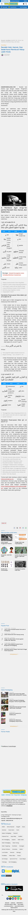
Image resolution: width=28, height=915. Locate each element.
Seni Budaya (5, 858)
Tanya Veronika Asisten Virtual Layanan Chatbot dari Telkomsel (13, 639)
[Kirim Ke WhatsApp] (26, 528)
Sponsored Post (13, 858)
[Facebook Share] (14, 528)
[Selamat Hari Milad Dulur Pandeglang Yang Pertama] (3, 721)
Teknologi (4, 862)
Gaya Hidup (13, 836)
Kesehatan (14, 846)
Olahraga (18, 852)
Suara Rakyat (23, 858)
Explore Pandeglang (6, 833)
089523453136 (9, 820)
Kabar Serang (16, 842)
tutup (2, 895)
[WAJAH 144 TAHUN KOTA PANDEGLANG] (3, 714)
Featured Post (5, 836)
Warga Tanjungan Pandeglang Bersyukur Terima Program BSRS (17, 701)
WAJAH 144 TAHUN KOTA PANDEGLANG (15, 714)
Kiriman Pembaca (6, 849)
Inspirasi (14, 839)
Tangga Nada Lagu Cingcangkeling (19, 543)
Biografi (18, 826)
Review (19, 855)
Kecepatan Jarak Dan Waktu (6, 555)
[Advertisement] (14, 24)
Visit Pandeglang (12, 862)
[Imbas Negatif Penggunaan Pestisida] (7, 537)
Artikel (3, 826)
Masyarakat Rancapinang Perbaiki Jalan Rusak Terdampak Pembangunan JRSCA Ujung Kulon (17, 707)
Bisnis (23, 826)
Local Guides (5, 852)
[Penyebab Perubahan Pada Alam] (21, 564)
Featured (15, 833)
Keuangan (21, 846)
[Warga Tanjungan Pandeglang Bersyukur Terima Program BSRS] (4, 701)
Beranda (3, 40)
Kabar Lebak (21, 839)
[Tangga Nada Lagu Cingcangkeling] (21, 537)
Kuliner (21, 849)
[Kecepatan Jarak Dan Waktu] (7, 550)
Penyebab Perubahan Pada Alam (20, 569)
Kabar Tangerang (6, 846)
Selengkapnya (13, 654)
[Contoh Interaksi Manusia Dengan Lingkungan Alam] (21, 550)
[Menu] (2, 4)
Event (17, 830)
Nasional (12, 852)
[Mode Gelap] (24, 4)
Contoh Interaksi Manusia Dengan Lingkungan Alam (21, 556)
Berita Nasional (10, 826)
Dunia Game (11, 830)
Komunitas (14, 849)
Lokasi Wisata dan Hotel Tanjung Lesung (14, 634)
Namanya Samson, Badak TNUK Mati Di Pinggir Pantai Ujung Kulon (15, 650)
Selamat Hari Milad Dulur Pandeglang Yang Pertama (15, 720)
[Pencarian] (26, 4)
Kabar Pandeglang (6, 842)
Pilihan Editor (12, 855)
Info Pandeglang (5, 839)
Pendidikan (8, 40)
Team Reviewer (7, 54)
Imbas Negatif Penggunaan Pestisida (6, 543)
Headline (20, 836)
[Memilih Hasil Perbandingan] (7, 564)
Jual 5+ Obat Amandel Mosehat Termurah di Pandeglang (14, 630)
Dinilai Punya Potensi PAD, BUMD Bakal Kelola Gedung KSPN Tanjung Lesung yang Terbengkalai (17, 694)
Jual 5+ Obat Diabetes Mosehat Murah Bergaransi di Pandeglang (13, 645)
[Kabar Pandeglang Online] (10, 4)
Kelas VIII (4, 523)
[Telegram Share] (23, 528)
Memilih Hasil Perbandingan (4, 569)
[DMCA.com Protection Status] (6, 875)
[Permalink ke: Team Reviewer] (2, 54)
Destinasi (4, 830)
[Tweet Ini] (17, 528)
